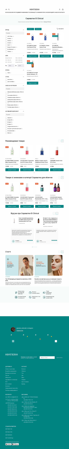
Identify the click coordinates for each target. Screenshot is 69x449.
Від (6, 65)
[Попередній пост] (13, 341)
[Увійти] (60, 9)
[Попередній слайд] (59, 141)
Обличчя (24, 371)
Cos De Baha (23, 158)
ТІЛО (16, 12)
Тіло (23, 373)
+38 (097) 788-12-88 (12, 407)
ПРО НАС (55, 12)
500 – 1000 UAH (8, 62)
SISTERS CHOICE (45, 12)
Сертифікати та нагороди (11, 379)
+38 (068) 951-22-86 (12, 413)
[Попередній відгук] (54, 213)
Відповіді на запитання (10, 373)
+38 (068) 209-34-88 (28, 418)
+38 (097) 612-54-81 (11, 405)
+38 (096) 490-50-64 (12, 415)
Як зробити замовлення (10, 371)
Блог (6, 381)
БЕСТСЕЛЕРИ (30, 12)
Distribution (9, 434)
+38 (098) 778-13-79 (28, 399)
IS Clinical (29, 43)
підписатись (59, 357)
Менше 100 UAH (8, 57)
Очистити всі (38, 28)
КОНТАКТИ (62, 12)
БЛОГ (58, 12)
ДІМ (18, 12)
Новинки (23, 379)
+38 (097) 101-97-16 (27, 409)
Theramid (52, 158)
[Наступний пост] (56, 341)
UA (6, 9)
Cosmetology (10, 437)
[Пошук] (9, 9)
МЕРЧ (20, 12)
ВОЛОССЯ (7, 12)
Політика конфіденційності (11, 390)
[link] (63, 9)
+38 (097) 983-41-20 (12, 409)
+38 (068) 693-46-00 (12, 411)
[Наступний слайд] (62, 141)
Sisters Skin (9, 431)
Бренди (23, 383)
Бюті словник (8, 383)
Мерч (23, 377)
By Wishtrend (8, 158)
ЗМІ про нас (8, 377)
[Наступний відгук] (57, 213)
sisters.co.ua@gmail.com (12, 396)
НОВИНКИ (24, 12)
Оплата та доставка (10, 369)
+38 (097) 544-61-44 (28, 413)
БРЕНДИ (51, 12)
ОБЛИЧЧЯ (12, 12)
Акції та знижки (25, 381)
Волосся (23, 369)
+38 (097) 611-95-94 (28, 403)
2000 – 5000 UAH (18, 60)
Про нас (7, 375)
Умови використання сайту (11, 388)
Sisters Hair (9, 428)
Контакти (7, 386)
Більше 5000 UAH (18, 62)
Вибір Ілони (30, 63)
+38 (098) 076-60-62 (28, 422)
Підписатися (20, 330)
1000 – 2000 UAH (18, 57)
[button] (30, 29)
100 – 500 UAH (8, 60)
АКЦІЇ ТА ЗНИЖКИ (37, 12)
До (16, 65)
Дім (22, 375)
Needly (36, 158)
